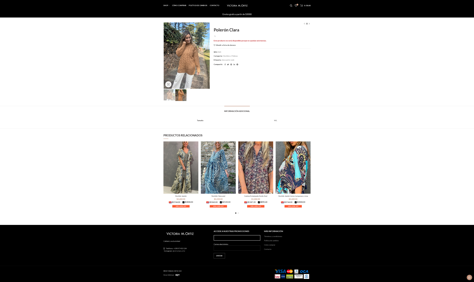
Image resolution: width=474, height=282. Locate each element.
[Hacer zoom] (168, 84)
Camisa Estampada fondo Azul (255, 196)
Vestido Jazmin (181, 196)
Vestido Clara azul (218, 196)
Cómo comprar (269, 245)
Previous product (304, 23)
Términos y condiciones (273, 236)
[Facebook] (225, 64)
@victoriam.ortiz (179, 251)
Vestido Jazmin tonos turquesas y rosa (293, 196)
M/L (275, 120)
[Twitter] (228, 64)
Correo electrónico (221, 244)
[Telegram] (237, 64)
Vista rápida (196, 145)
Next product (309, 23)
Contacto (267, 249)
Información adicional (237, 111)
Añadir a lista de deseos (226, 45)
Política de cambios (271, 240)
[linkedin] (234, 64)
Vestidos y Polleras (230, 56)
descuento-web (228, 60)
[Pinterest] (231, 64)
